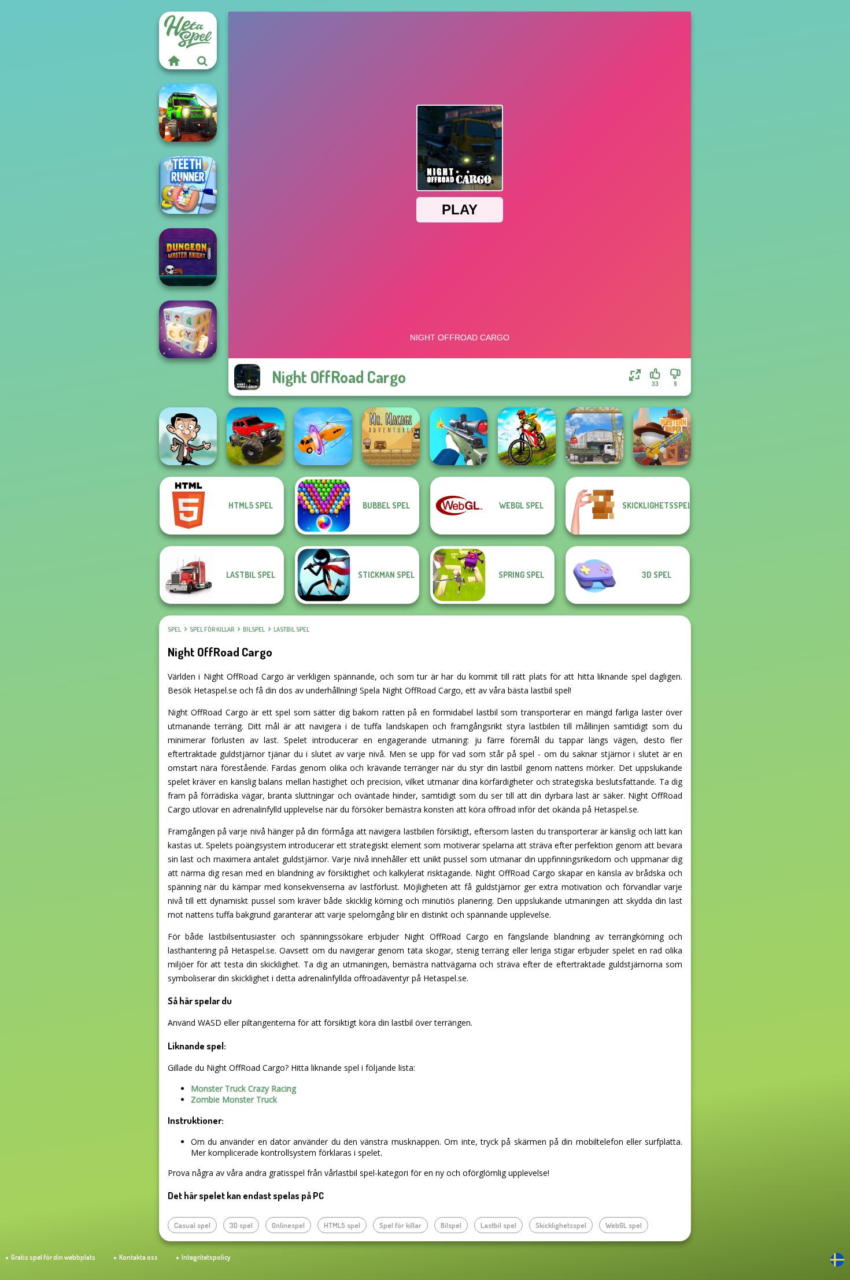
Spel (174, 629)
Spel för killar (212, 629)
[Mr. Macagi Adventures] (391, 436)
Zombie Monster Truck (234, 1099)
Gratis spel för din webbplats (53, 1257)
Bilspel (254, 629)
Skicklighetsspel (560, 1225)
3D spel (241, 1225)
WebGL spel (623, 1225)
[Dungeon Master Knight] (188, 257)
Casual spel (192, 1225)
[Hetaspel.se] (173, 60)
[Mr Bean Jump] (188, 436)
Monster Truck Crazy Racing (243, 1088)
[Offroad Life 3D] (188, 113)
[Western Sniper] (662, 436)
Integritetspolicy (206, 1257)
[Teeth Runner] (188, 185)
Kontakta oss (138, 1257)
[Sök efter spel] (202, 60)
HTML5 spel (342, 1225)
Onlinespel (288, 1225)
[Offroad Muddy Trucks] (255, 436)
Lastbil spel (291, 629)
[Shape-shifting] (323, 436)
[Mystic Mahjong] (188, 329)
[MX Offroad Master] (527, 436)
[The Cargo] (594, 436)
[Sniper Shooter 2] (458, 436)
